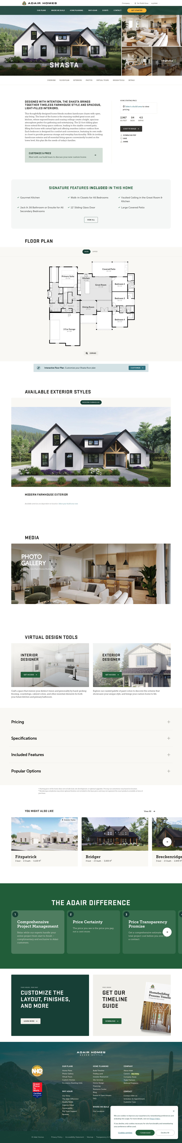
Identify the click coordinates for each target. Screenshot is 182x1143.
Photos (89, 80)
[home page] (39, 3)
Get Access (29, 675)
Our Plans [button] (41, 10)
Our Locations (98, 1111)
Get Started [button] (136, 10)
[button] (95, 155)
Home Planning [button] (76, 10)
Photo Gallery (67, 1074)
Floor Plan (64, 80)
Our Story (66, 1096)
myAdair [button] (154, 3)
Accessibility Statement (74, 1137)
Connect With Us (130, 1096)
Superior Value (68, 1105)
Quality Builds (67, 1102)
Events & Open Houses (102, 1095)
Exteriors (77, 80)
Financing (96, 1086)
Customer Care (130, 1102)
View (27, 591)
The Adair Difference (70, 1099)
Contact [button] (117, 10)
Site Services (98, 1080)
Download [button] (110, 1021)
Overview (51, 80)
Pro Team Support (69, 1111)
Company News (130, 1077)
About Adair (128, 1071)
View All (91, 220)
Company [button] (126, 3)
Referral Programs (131, 1083)
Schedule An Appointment (134, 1099)
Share (125, 142)
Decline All (165, 1133)
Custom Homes (68, 1080)
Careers (127, 1074)
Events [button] (105, 10)
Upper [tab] (95, 251)
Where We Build (58, 10)
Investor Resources (100, 1077)
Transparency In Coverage (106, 1137)
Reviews (65, 1114)
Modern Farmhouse (91, 402)
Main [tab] (86, 251)
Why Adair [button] (92, 10)
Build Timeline (98, 1071)
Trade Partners (129, 1080)
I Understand (145, 1133)
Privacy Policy (56, 1137)
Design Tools (119, 80)
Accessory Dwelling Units (72, 1083)
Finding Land (98, 1074)
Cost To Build (129, 129)
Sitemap (90, 1137)
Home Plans (67, 1071)
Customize (135, 368)
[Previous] (14, 841)
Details (132, 80)
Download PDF (129, 135)
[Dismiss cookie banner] (174, 1110)
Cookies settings (125, 1133)
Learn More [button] (29, 1021)
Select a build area (133, 106)
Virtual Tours (102, 80)
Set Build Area (142, 3)
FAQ (94, 1098)
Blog (95, 1092)
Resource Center (99, 1089)
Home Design (98, 1083)
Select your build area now (68, 504)
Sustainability (67, 1108)
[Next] (167, 932)
